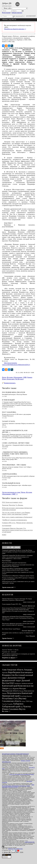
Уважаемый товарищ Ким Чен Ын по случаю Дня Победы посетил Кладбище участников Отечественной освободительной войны (18, 552)
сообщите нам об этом (29, 841)
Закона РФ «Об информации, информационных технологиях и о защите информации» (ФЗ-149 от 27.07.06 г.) (18, 786)
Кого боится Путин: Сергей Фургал (11, 629)
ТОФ (27, 701)
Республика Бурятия (26, 696)
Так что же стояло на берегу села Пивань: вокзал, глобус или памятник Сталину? (16, 513)
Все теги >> (6, 711)
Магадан (22, 688)
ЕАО (12, 683)
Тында (30, 701)
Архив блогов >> (8, 638)
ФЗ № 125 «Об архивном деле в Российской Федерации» (21, 774)
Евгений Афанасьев (28, 606)
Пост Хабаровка (9, 412)
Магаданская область (10, 691)
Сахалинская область (11, 701)
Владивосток (8, 675)
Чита (21, 706)
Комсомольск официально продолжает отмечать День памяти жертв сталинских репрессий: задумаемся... (18, 624)
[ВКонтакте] (3, 46)
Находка (21, 691)
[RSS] (2, 748)
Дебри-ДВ (6, 3)
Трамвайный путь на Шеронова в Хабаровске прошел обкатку (18, 575)
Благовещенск (27, 672)
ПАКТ (4, 534)
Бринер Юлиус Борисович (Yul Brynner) (17, 378)
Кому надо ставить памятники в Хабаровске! (17, 517)
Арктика (5, 672)
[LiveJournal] (12, 46)
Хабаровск (18, 703)
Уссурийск (10, 704)
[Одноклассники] (6, 46)
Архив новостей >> (9, 587)
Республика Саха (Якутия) (14, 698)
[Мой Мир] (9, 46)
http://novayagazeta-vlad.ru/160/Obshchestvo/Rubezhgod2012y (16, 363)
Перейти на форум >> (9, 657)
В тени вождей (8, 400)
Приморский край (11, 695)
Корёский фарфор (6, 560)
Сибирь (23, 701)
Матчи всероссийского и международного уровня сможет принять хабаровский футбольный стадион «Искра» (17, 569)
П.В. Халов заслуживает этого (12, 502)
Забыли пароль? (17, 12)
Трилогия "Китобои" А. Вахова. (12, 505)
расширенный (31, 16)
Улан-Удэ (4, 704)
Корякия (11, 688)
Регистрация (6, 12)
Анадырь (28, 669)
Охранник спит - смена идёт (9, 652)
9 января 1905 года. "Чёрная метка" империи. (17, 523)
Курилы (16, 688)
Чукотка (27, 706)
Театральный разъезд (11, 483)
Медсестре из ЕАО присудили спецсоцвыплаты (14, 562)
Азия (4, 669)
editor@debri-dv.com (6, 761)
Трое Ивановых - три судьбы (14, 465)
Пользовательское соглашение (8, 753)
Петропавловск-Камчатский (19, 693)
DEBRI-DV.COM (12, 848)
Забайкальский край (27, 683)
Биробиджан (14, 672)
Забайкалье (17, 683)
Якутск (22, 709)
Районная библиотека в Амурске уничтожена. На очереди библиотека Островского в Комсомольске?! (17, 599)
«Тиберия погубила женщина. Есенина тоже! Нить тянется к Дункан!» (15, 454)
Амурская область (15, 669)
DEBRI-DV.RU (19, 848)
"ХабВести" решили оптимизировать (14, 520)
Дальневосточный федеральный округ (13, 679)
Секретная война (9, 474)
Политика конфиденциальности (22, 753)
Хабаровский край (11, 706)
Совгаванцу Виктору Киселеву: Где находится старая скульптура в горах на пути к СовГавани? (17, 530)
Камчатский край (10, 685)
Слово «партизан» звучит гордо (15, 443)
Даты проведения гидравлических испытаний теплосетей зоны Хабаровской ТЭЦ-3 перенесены (18, 565)
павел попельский (29, 602)
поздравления (6, 525)
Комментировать (10, 383)
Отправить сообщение (25, 760)
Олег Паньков (30, 636)
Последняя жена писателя (13, 392)
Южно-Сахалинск (10, 709)
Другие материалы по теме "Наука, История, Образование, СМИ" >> (17, 493)
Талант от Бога (8, 421)
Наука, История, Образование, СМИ (14, 377)
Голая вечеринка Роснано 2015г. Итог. (12, 604)
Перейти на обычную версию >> (15, 29)
